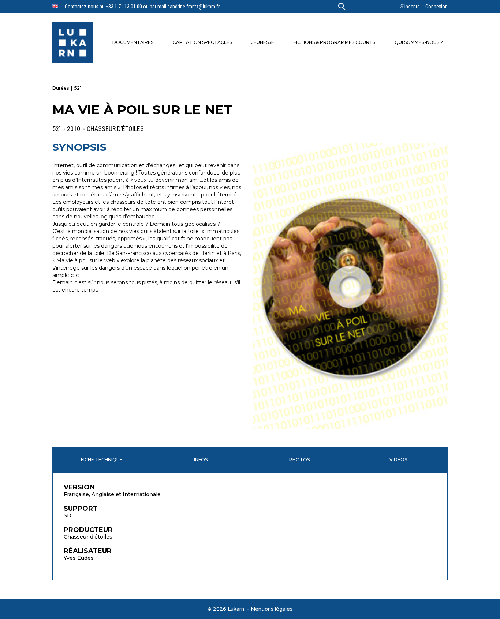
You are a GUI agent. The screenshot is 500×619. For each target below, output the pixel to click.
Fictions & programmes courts (334, 42)
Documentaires (132, 42)
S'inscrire (410, 7)
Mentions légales (271, 609)
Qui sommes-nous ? (419, 42)
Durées (60, 88)
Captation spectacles (202, 42)
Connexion (436, 7)
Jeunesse (262, 42)
